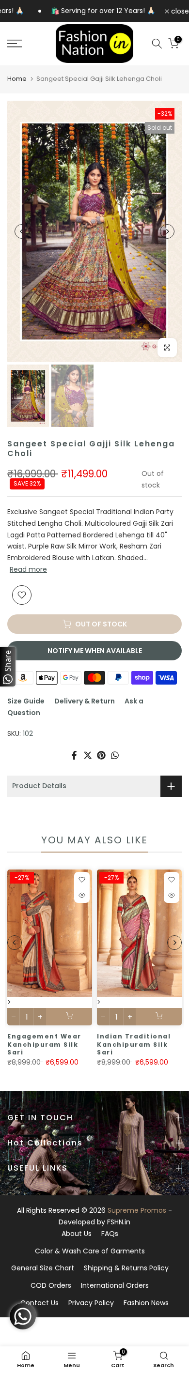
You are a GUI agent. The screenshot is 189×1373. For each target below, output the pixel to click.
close (179, 11)
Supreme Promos (137, 1210)
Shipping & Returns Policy (126, 1268)
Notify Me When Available (94, 651)
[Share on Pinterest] (101, 755)
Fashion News (146, 1303)
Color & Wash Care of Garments (90, 1251)
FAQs (109, 1233)
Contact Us (39, 1303)
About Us (77, 1233)
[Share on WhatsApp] (114, 755)
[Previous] (22, 231)
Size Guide (26, 701)
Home (17, 78)
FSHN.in (118, 1222)
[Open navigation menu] (26, 43)
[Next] (167, 231)
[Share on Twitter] (87, 755)
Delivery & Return (84, 701)
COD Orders (51, 1285)
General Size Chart (42, 1268)
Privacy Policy (91, 1303)
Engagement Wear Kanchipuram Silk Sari (44, 1044)
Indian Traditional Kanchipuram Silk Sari (134, 1044)
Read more (28, 569)
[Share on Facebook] (74, 755)
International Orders (115, 1285)
